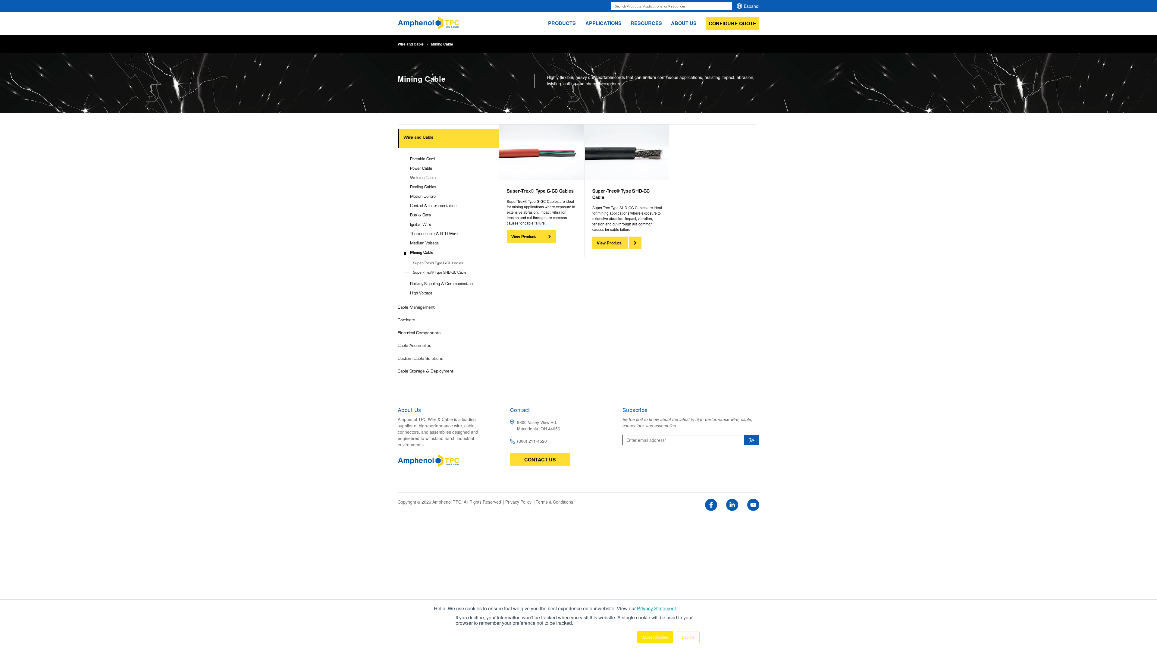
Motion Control (423, 196)
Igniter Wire (420, 224)
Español (751, 6)
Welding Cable (423, 177)
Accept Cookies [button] (655, 637)
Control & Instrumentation (433, 205)
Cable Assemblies (414, 345)
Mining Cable (421, 252)
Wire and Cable (411, 44)
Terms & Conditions (554, 502)
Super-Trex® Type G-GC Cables (438, 263)
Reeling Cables (423, 187)
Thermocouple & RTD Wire (434, 233)
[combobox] (671, 6)
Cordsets (406, 319)
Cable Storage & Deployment (425, 371)
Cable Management (416, 307)
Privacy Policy (519, 502)
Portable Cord (422, 159)
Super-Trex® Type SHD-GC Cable (439, 272)
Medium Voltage (424, 243)
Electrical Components (419, 332)
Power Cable (421, 168)
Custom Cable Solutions (420, 358)
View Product (523, 236)
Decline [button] (688, 637)
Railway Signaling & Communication (441, 283)
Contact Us (540, 459)
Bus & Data (420, 215)
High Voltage (421, 293)
